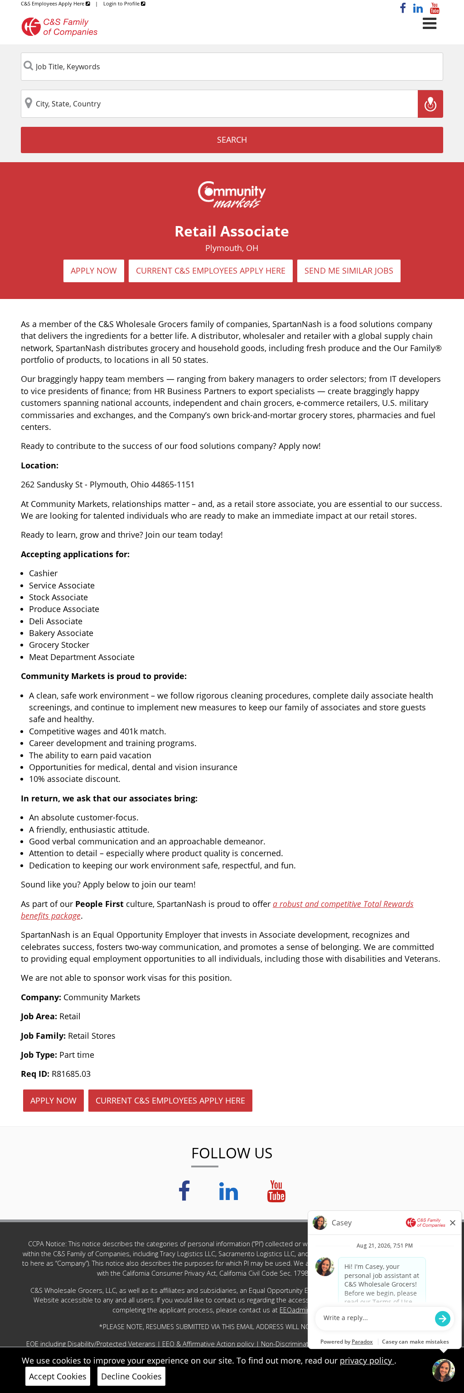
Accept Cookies (58, 1376)
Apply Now (94, 270)
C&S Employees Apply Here (53, 3)
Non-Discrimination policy (299, 1344)
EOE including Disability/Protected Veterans (91, 1344)
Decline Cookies (131, 1376)
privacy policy (367, 1360)
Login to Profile (122, 3)
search (232, 139)
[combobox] (232, 67)
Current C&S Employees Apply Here (210, 270)
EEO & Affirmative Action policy (209, 1344)
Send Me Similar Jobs (348, 270)
